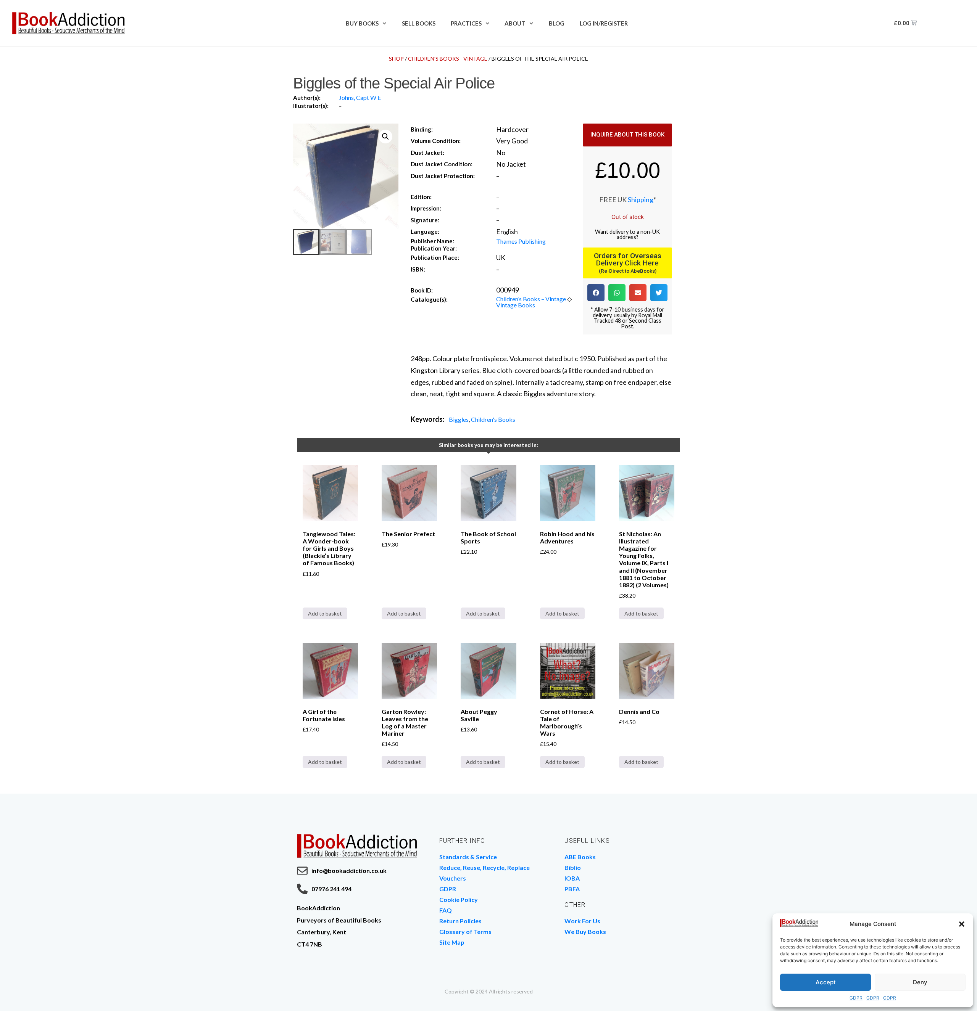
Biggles (459, 419)
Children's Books (493, 419)
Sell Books (418, 23)
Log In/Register (604, 23)
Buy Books (362, 23)
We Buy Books (585, 931)
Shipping (640, 199)
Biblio (572, 867)
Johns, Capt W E (360, 97)
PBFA (572, 888)
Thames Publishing (521, 241)
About (515, 23)
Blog (556, 23)
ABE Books (580, 856)
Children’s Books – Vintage (531, 298)
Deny (920, 982)
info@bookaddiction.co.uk (349, 870)
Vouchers (452, 878)
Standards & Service (468, 856)
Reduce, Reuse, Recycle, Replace (484, 867)
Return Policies (460, 920)
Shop (396, 58)
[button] (962, 924)
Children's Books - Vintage (447, 58)
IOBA (572, 878)
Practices (466, 23)
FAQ (445, 910)
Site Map (451, 942)
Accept (826, 982)
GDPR (856, 998)
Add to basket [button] (325, 613)
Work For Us (582, 920)
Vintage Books (515, 305)
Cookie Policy (458, 899)
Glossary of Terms (465, 931)
